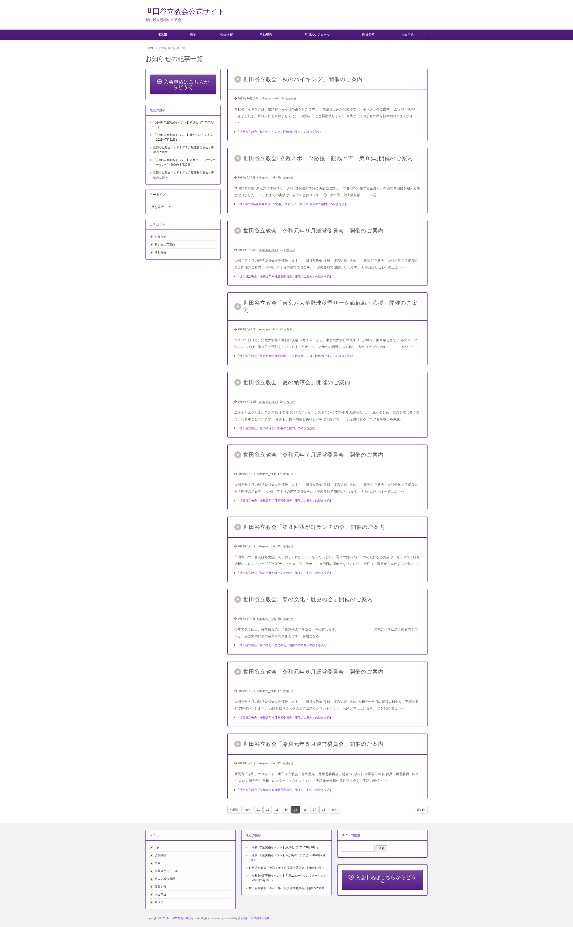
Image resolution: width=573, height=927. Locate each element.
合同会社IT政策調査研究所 (254, 918)
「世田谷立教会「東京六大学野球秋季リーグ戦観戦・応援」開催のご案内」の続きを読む (295, 356)
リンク (159, 902)
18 (323, 809)
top (157, 847)
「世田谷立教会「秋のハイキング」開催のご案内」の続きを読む (279, 131)
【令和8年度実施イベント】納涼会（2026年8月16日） (284, 847)
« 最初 (234, 809)
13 (276, 809)
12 (267, 809)
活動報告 (266, 34)
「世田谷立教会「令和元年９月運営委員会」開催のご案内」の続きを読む (285, 276)
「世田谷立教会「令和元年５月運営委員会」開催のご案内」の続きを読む (285, 790)
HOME (162, 34)
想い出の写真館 (165, 244)
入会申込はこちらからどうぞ (186, 84)
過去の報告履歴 (165, 878)
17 (314, 809)
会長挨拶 (226, 34)
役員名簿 (368, 34)
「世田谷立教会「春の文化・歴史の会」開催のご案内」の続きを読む (282, 645)
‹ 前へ (247, 809)
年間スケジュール (317, 34)
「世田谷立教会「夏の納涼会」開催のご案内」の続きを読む (276, 428)
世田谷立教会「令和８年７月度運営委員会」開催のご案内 (287, 867)
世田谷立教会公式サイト (185, 11)
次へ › (334, 809)
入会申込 (407, 34)
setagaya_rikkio (270, 98)
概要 (193, 34)
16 (305, 809)
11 (258, 809)
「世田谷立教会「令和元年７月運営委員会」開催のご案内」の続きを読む (285, 500)
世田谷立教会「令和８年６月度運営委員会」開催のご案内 (287, 888)
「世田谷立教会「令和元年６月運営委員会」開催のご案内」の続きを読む (285, 717)
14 (286, 809)
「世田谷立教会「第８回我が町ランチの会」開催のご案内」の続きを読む (285, 573)
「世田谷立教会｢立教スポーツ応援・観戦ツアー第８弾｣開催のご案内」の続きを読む (292, 204)
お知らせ (291, 98)
